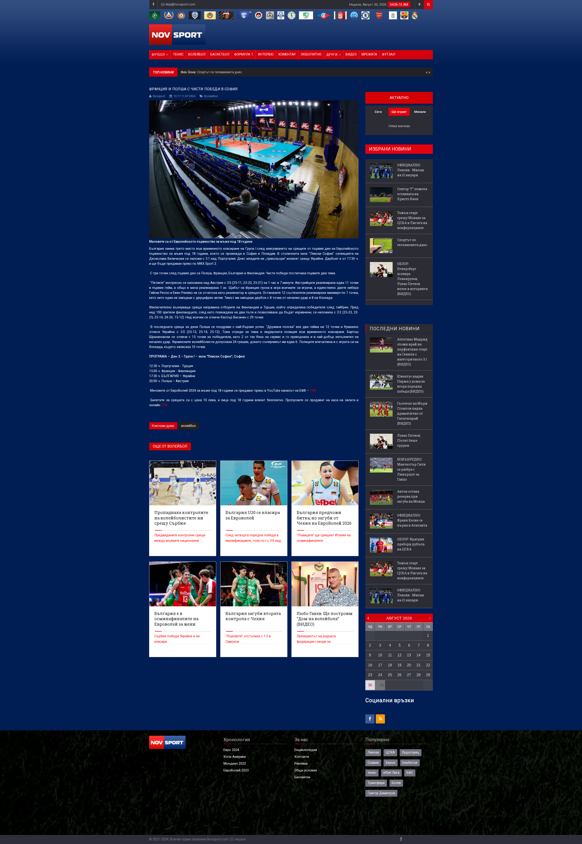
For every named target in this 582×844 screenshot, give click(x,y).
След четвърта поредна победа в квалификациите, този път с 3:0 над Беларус (253, 540)
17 (380, 665)
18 (390, 665)
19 (399, 665)
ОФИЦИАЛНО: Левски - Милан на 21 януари (410, 170)
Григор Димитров (381, 793)
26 (399, 675)
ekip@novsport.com (180, 4)
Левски (373, 752)
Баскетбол (219, 54)
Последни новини (395, 328)
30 (370, 685)
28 (418, 675)
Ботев (396, 783)
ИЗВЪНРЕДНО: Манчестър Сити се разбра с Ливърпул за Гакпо (411, 469)
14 (418, 655)
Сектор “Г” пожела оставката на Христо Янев (412, 194)
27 (409, 675)
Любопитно (311, 54)
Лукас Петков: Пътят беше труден (409, 440)
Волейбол (197, 54)
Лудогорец (410, 752)
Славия (373, 763)
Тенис (178, 54)
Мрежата (369, 54)
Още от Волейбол (170, 446)
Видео (351, 54)
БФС (409, 773)
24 (380, 675)
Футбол (158, 55)
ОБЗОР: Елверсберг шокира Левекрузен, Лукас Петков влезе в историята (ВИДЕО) (275, 72)
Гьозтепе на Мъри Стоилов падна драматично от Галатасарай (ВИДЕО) (412, 413)
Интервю (265, 54)
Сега (378, 111)
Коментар (287, 54)
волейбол (188, 426)
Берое (390, 763)
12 (399, 655)
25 (390, 675)
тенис (372, 773)
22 (428, 665)
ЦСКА (390, 752)
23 (370, 675)
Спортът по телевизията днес (412, 242)
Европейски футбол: (197, 72)
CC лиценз (238, 839)
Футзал (388, 54)
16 (370, 665)
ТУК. (313, 391)
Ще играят (399, 111)
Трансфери (376, 783)
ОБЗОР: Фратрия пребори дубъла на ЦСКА (410, 544)
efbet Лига (391, 773)
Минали (420, 111)
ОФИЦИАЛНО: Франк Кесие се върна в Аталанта (412, 520)
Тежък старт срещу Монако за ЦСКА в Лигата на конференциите (412, 220)
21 (418, 665)
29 (428, 675)
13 (409, 655)
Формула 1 (243, 54)
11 (390, 655)
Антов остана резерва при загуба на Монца (411, 496)
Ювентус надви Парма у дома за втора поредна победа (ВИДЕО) (411, 383)
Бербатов (409, 763)
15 (428, 655)
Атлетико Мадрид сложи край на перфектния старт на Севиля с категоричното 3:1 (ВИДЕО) (412, 351)
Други (331, 55)
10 (380, 655)
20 (409, 665)
